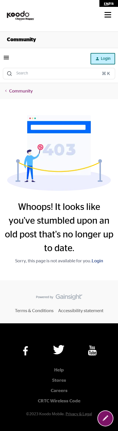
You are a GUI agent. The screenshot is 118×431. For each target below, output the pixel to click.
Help (59, 370)
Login (97, 261)
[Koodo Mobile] (20, 16)
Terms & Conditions (34, 310)
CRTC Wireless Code (59, 401)
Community (21, 39)
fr (111, 3)
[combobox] (59, 73)
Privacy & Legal (79, 414)
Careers (59, 390)
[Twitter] (58, 349)
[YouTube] (92, 350)
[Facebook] (25, 350)
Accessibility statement (80, 310)
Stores (59, 380)
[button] (108, 15)
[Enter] (9, 73)
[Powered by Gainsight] (59, 298)
